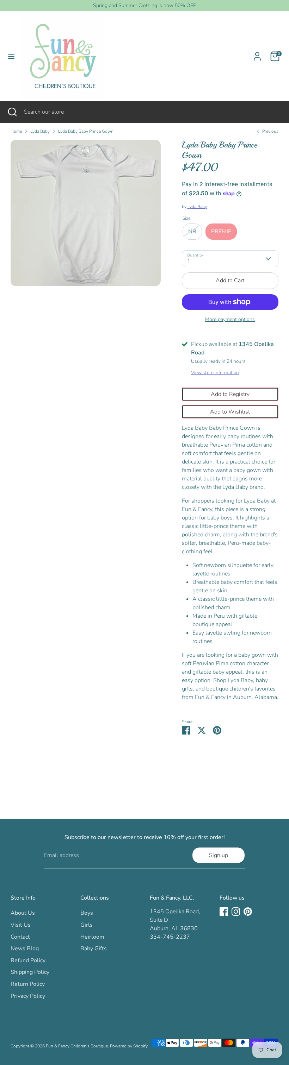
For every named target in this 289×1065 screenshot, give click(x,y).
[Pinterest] (248, 911)
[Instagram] (236, 911)
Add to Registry (230, 394)
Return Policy (28, 984)
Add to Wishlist (230, 412)
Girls (86, 925)
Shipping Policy (30, 972)
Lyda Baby (40, 131)
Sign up (218, 855)
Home (16, 131)
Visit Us (21, 925)
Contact (20, 937)
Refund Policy (28, 960)
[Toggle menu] (11, 56)
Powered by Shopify (129, 1046)
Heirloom (92, 937)
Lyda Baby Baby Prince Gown (85, 131)
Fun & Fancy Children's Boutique (77, 1046)
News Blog (25, 948)
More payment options (230, 319)
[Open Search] (12, 112)
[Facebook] (224, 911)
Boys (86, 913)
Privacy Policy (28, 996)
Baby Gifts (93, 948)
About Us (23, 913)
